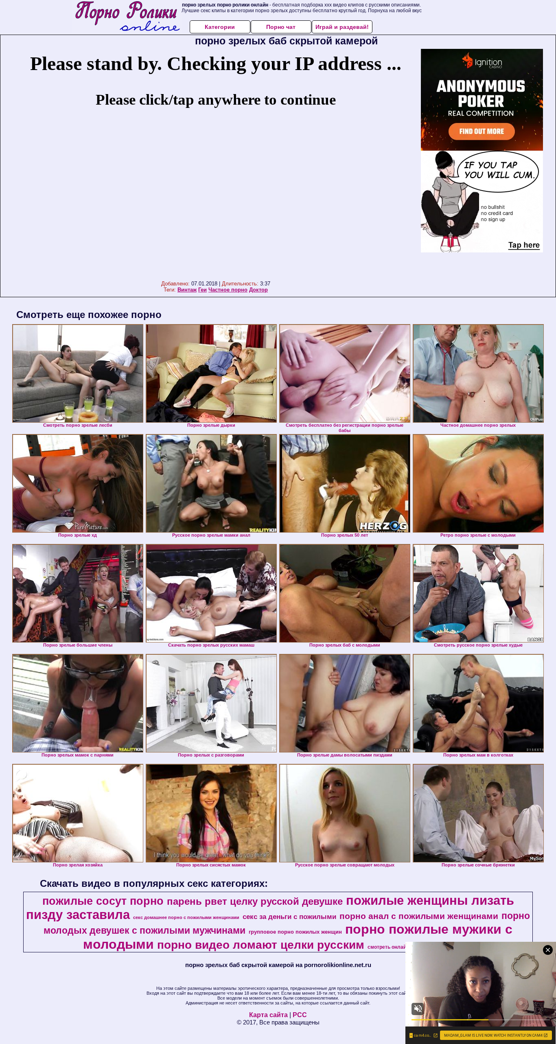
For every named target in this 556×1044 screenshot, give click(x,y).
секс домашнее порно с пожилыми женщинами (186, 917)
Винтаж (187, 290)
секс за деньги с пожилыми (289, 916)
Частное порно (227, 290)
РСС (300, 1014)
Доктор (258, 290)
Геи (202, 290)
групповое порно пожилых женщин (295, 932)
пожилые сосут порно (103, 901)
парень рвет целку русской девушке (255, 901)
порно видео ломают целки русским (260, 945)
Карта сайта (268, 1014)
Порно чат (281, 27)
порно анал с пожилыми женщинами (418, 916)
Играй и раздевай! (342, 27)
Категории (220, 27)
